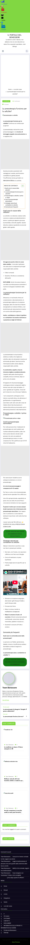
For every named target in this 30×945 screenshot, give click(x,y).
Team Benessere (17, 101)
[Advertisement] (15, 72)
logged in (12, 829)
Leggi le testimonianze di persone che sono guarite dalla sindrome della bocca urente (14, 864)
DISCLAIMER (7, 923)
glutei (4, 227)
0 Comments (6, 104)
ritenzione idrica (8, 180)
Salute (5, 902)
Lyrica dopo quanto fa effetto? (15, 877)
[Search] (26, 51)
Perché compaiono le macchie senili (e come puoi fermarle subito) (13, 811)
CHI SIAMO (7, 918)
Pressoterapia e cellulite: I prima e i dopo (14, 196)
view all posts (5, 700)
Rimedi (6, 890)
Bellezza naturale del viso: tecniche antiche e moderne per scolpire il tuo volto (13, 780)
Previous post (6, 707)
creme (5, 894)
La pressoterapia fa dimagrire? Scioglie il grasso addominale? (14, 710)
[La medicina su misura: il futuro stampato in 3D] (8, 729)
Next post (5, 714)
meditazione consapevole (12, 611)
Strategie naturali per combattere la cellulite (11, 204)
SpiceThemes (16, 942)
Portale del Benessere (10, 930)
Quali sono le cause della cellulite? (12, 189)
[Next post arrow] (26, 716)
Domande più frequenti (11, 207)
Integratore (7, 898)
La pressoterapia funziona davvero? (13, 716)
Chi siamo (6, 916)
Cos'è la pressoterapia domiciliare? (11, 200)
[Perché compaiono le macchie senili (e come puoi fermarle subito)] (8, 793)
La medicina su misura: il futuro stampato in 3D (13, 748)
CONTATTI (7, 921)
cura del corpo (6, 101)
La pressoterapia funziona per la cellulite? (14, 192)
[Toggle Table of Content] (22, 185)
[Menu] (3, 51)
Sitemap (6, 932)
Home (5, 886)
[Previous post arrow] (26, 709)
